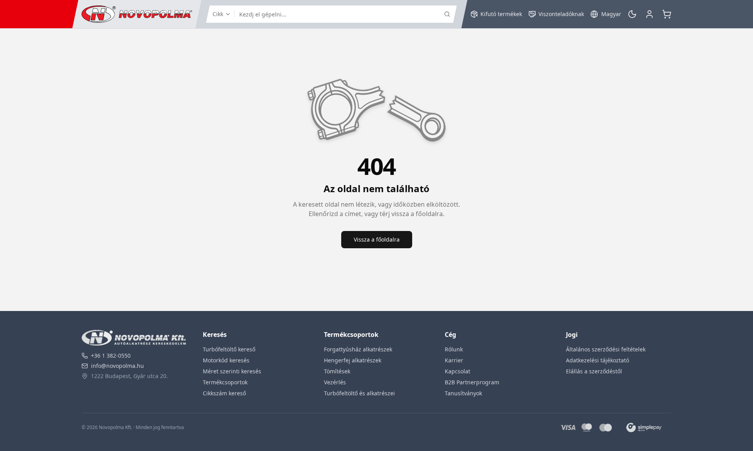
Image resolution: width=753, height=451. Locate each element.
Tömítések (337, 371)
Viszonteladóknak (561, 14)
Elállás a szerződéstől (594, 371)
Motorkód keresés (226, 360)
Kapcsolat (457, 371)
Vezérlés (335, 382)
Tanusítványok (463, 393)
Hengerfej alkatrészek (352, 360)
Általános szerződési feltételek (606, 349)
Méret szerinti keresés (232, 371)
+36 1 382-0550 (111, 355)
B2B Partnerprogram (472, 382)
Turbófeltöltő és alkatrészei (359, 393)
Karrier (454, 360)
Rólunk (454, 349)
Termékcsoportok (225, 382)
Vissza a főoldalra (377, 239)
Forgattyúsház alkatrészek (358, 349)
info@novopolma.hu (117, 365)
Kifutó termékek (501, 14)
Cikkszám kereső (224, 393)
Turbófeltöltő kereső (229, 349)
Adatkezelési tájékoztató (597, 360)
